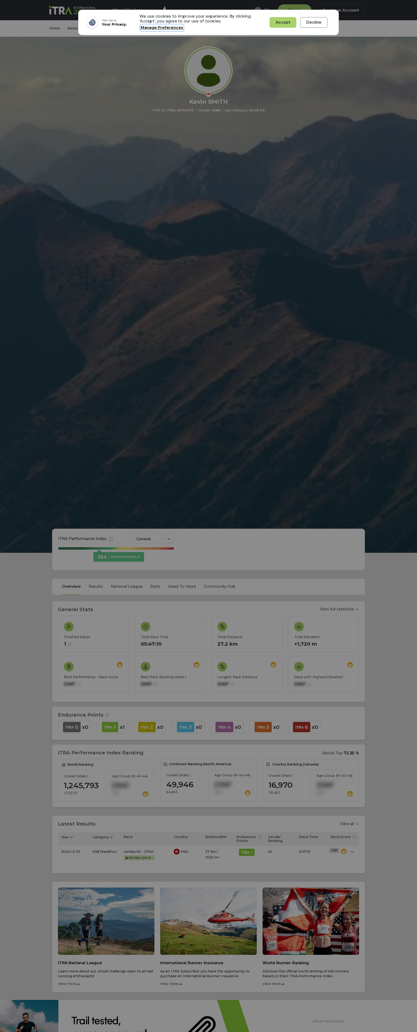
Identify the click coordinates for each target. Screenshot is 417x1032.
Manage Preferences (162, 27)
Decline (313, 22)
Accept (283, 22)
